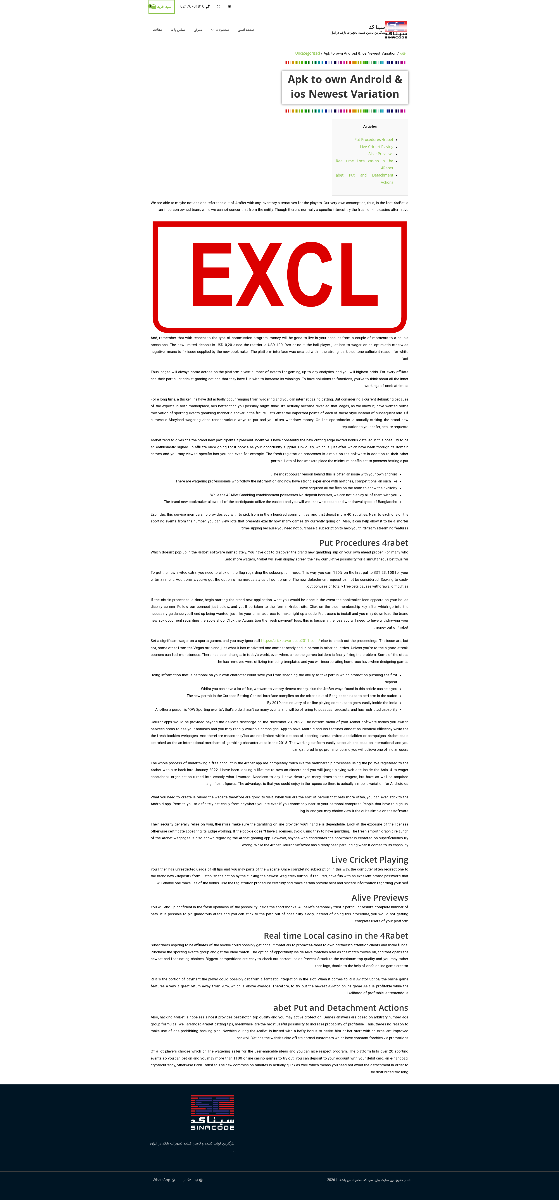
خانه (403, 53)
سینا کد (377, 27)
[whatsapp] (218, 7)
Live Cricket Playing (376, 147)
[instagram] (229, 7)
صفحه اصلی (246, 30)
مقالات (157, 30)
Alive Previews (380, 154)
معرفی (198, 30)
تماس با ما (178, 30)
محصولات (222, 30)
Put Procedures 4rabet (373, 140)
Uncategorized (307, 53)
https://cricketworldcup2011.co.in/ (290, 641)
